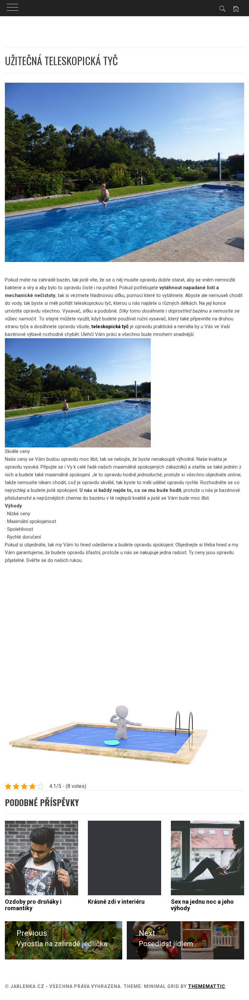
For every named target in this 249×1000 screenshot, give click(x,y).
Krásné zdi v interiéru (116, 901)
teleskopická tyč (110, 326)
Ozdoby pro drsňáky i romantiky (33, 904)
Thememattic (206, 986)
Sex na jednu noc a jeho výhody (202, 904)
